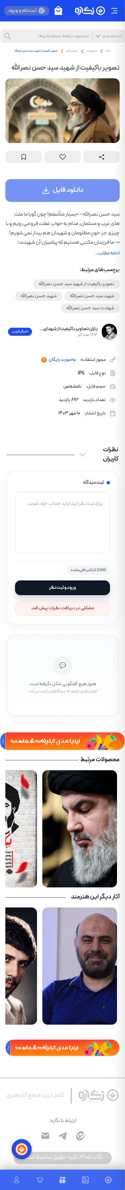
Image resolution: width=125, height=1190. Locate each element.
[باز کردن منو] (114, 10)
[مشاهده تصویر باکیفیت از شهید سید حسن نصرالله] (62, 110)
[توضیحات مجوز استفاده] (44, 359)
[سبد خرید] (58, 11)
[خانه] (90, 10)
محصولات (92, 51)
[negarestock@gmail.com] (45, 1136)
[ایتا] (80, 1136)
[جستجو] (7, 36)
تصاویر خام (72, 51)
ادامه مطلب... (107, 253)
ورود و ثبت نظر (62, 587)
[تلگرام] (63, 1136)
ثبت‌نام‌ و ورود (22, 10)
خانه (108, 51)
